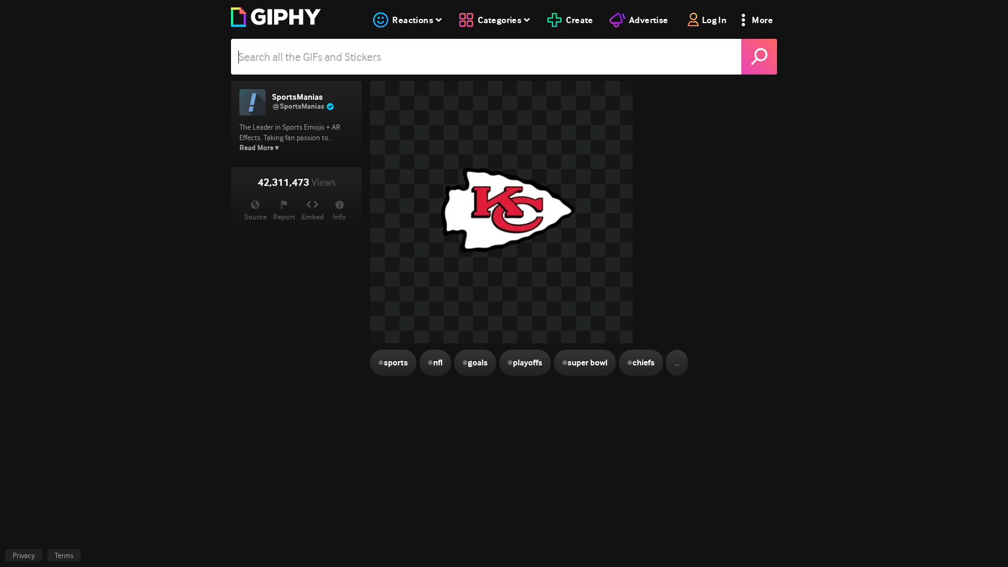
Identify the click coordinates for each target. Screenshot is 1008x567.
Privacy (24, 555)
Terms (64, 555)
